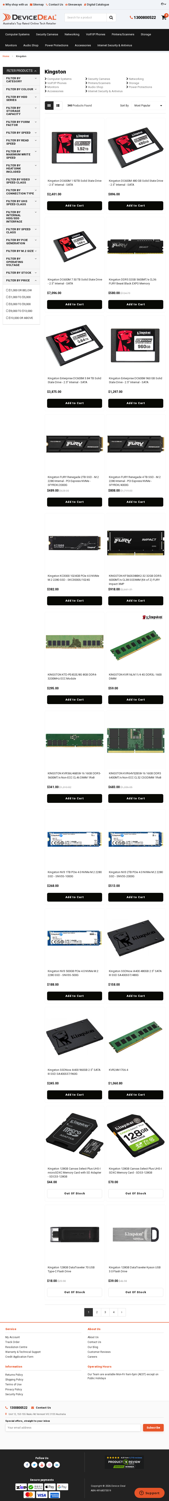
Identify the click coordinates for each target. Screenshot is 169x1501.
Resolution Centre (16, 1347)
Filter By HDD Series (16, 98)
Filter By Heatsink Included (13, 168)
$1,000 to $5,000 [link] (20, 297)
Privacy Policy (13, 1389)
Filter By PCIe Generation (17, 241)
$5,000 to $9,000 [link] (20, 304)
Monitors (11, 45)
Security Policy (14, 1394)
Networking (72, 34)
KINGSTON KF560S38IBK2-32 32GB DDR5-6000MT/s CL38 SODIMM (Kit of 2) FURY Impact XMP (135, 579)
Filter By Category (14, 80)
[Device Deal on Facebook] (27, 1465)
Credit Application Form (19, 1356)
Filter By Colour (19, 89)
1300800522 (144, 17)
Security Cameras (47, 34)
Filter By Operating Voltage (14, 262)
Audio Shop (31, 45)
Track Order (12, 1342)
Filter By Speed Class (18, 231)
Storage (146, 34)
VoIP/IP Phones (95, 34)
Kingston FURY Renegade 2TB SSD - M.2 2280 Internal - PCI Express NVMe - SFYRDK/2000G (73, 481)
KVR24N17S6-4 (118, 1069)
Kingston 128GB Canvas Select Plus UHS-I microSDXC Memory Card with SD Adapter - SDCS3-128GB (74, 1172)
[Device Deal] (29, 18)
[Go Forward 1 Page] (122, 1312)
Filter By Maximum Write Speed (18, 154)
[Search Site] (111, 17)
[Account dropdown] (163, 4)
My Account (12, 1337)
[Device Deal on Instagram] (49, 1465)
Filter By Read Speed (17, 142)
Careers (92, 1356)
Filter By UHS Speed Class (16, 203)
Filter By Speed (18, 132)
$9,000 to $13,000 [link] (20, 311)
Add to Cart (74, 205)
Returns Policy (14, 1374)
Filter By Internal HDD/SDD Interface (14, 216)
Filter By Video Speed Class (18, 181)
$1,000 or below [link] (20, 290)
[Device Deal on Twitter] (34, 1465)
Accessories (83, 45)
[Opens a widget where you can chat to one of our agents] (149, 1493)
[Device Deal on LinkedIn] (57, 1465)
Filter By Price (18, 280)
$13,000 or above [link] (21, 318)
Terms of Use (13, 1384)
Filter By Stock (18, 272)
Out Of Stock (74, 1193)
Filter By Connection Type (20, 192)
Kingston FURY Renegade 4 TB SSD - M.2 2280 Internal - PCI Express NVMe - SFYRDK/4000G (135, 481)
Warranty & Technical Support (23, 1352)
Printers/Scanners (123, 34)
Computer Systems (17, 34)
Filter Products (20, 70)
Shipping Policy (14, 1379)
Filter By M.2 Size (20, 251)
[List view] (57, 105)
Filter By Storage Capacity (13, 111)
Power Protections (56, 45)
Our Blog (93, 1347)
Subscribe (153, 1427)
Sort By (124, 105)
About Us (93, 1337)
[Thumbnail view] (49, 105)
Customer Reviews (99, 1352)
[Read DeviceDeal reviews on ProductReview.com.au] (124, 1462)
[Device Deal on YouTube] (42, 1465)
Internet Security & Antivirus (114, 45)
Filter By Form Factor (18, 123)
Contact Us (94, 1342)
